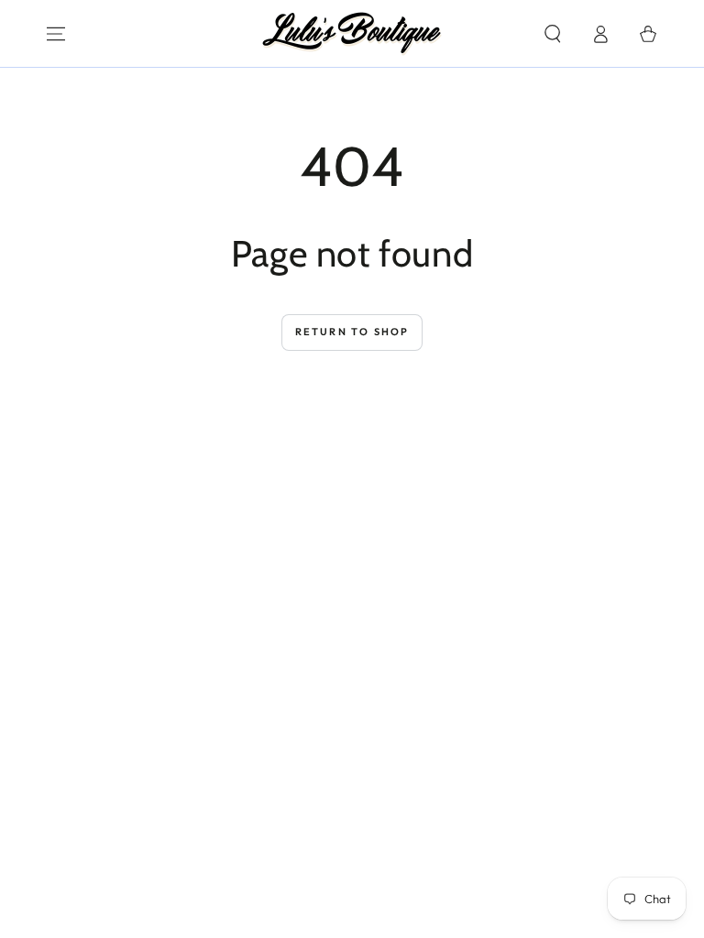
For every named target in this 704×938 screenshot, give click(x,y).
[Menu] (56, 34)
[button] (553, 34)
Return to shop (352, 331)
